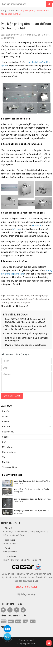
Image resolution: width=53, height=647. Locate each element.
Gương (5, 437)
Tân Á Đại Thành (10, 467)
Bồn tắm (6, 426)
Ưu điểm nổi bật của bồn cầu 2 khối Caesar (25, 345)
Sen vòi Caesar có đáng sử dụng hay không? (27, 333)
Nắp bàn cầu (8, 432)
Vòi (3, 457)
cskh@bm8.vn (10, 551)
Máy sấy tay (8, 447)
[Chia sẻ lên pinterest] (17, 306)
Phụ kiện (6, 462)
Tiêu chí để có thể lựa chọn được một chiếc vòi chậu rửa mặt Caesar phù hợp (26, 327)
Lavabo (5, 416)
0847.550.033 (9, 543)
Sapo (32, 643)
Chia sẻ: (5, 306)
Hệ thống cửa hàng (26, 594)
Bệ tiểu (5, 421)
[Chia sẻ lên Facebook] (10, 306)
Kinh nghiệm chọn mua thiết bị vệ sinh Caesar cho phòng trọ (27, 339)
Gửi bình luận (13, 396)
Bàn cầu (6, 411)
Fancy (22, 306)
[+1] (27, 306)
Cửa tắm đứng (9, 452)
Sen (4, 442)
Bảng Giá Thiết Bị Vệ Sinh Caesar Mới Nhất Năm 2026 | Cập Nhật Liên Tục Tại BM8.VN (25, 320)
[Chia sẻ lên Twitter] (14, 306)
